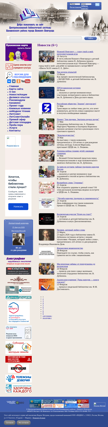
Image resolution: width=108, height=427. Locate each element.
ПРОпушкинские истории (69, 88)
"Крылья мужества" (66, 135)
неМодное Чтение (19, 111)
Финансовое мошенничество (70, 248)
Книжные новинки (20, 108)
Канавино (15, 103)
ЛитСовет (15, 114)
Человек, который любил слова (71, 230)
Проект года (16, 105)
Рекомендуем (17, 100)
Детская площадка (20, 122)
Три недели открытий (67, 72)
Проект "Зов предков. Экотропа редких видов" (78, 119)
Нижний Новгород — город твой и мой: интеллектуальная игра (75, 52)
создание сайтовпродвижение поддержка (11, 402)
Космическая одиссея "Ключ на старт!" (74, 214)
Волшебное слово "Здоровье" (70, 183)
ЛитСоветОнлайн (19, 116)
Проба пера (16, 125)
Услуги (13, 127)
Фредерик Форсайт (18, 231)
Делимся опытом (19, 97)
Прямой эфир (17, 119)
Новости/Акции (18, 94)
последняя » (47, 318)
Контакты (14, 130)
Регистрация (75, 7)
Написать (18, 206)
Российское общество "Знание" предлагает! (76, 104)
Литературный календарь (19, 223)
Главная (14, 86)
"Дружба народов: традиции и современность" (78, 198)
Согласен (9, 423)
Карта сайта (16, 89)
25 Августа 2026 (18, 227)
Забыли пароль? (84, 7)
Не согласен (24, 423)
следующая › (47, 316)
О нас (12, 91)
